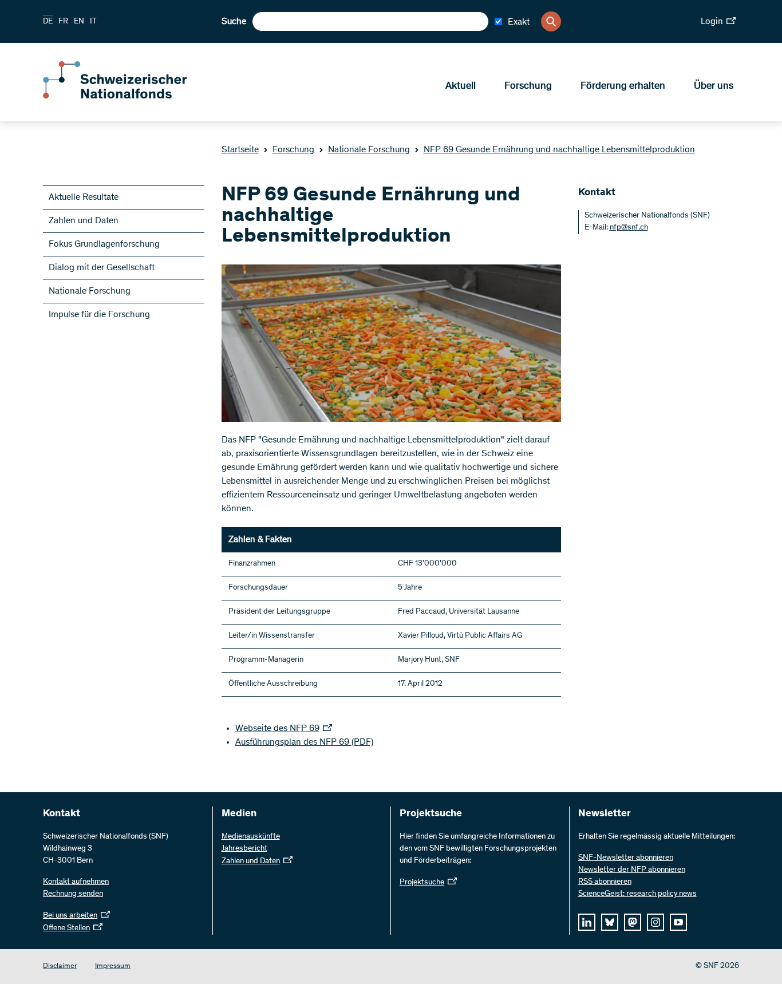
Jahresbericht (244, 849)
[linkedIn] (586, 922)
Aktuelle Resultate (84, 197)
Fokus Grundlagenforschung (104, 244)
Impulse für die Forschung (99, 314)
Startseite (240, 150)
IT (93, 22)
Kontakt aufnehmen (76, 882)
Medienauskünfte (251, 837)
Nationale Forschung (369, 150)
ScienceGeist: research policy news (637, 894)
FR (63, 22)
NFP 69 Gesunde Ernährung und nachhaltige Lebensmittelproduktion (559, 150)
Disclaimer (60, 966)
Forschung (528, 86)
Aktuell (460, 86)
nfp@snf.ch (629, 228)
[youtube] (678, 922)
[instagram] (655, 922)
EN (79, 22)
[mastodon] (632, 922)
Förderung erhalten (622, 86)
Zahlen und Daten (84, 221)
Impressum (113, 966)
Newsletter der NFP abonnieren (631, 870)
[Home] (126, 96)
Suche (234, 21)
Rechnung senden (73, 894)
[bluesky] (609, 922)
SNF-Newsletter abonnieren (625, 858)
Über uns (713, 86)
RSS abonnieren (604, 882)
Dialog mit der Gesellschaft (102, 267)
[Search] (551, 21)
